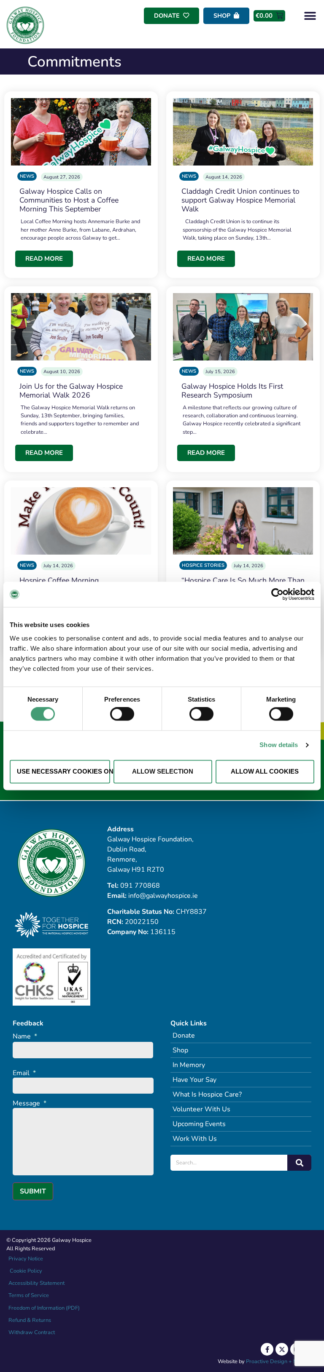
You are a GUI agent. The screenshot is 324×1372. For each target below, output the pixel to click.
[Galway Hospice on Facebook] (267, 1349)
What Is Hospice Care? (207, 1094)
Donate (184, 1035)
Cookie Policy (25, 1271)
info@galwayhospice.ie (163, 895)
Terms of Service (28, 1295)
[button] (310, 15)
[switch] (122, 714)
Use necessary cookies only (63, 771)
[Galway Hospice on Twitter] (281, 1349)
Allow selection (162, 771)
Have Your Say (194, 1079)
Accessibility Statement (36, 1283)
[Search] (299, 1163)
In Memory (189, 1065)
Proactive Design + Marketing (282, 1361)
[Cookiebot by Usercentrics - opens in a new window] (277, 594)
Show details (278, 745)
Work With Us (195, 1138)
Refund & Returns (29, 1320)
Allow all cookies (265, 771)
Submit (33, 1191)
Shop (180, 1050)
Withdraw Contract (31, 1332)
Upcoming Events (199, 1124)
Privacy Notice (25, 1259)
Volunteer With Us (201, 1109)
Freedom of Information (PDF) (44, 1308)
